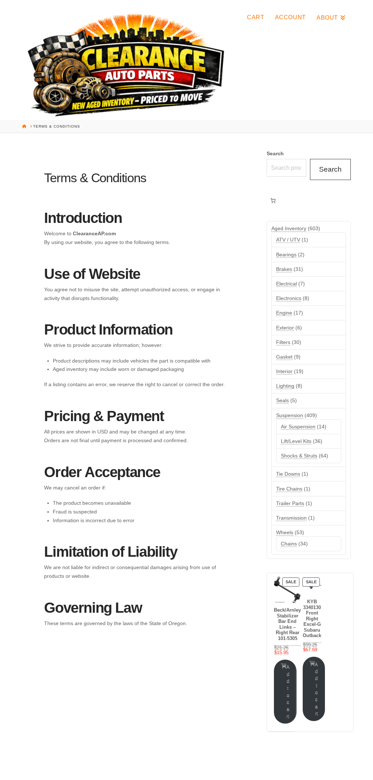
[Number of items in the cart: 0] (273, 200)
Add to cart (288, 691)
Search (275, 153)
